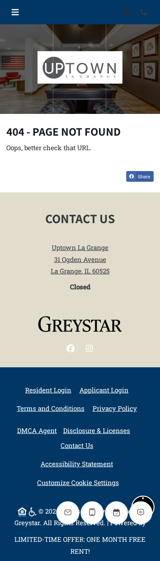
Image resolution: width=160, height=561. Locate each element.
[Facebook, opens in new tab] (70, 348)
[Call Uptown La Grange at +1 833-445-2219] (145, 12)
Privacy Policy (115, 408)
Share (143, 176)
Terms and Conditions (50, 408)
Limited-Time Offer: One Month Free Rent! (80, 545)
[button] (129, 12)
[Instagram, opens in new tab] (89, 348)
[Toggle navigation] (15, 12)
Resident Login (48, 389)
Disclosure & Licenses (96, 430)
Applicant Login (103, 389)
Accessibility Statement (77, 463)
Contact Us (77, 445)
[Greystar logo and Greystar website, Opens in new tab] (80, 324)
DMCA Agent (37, 430)
